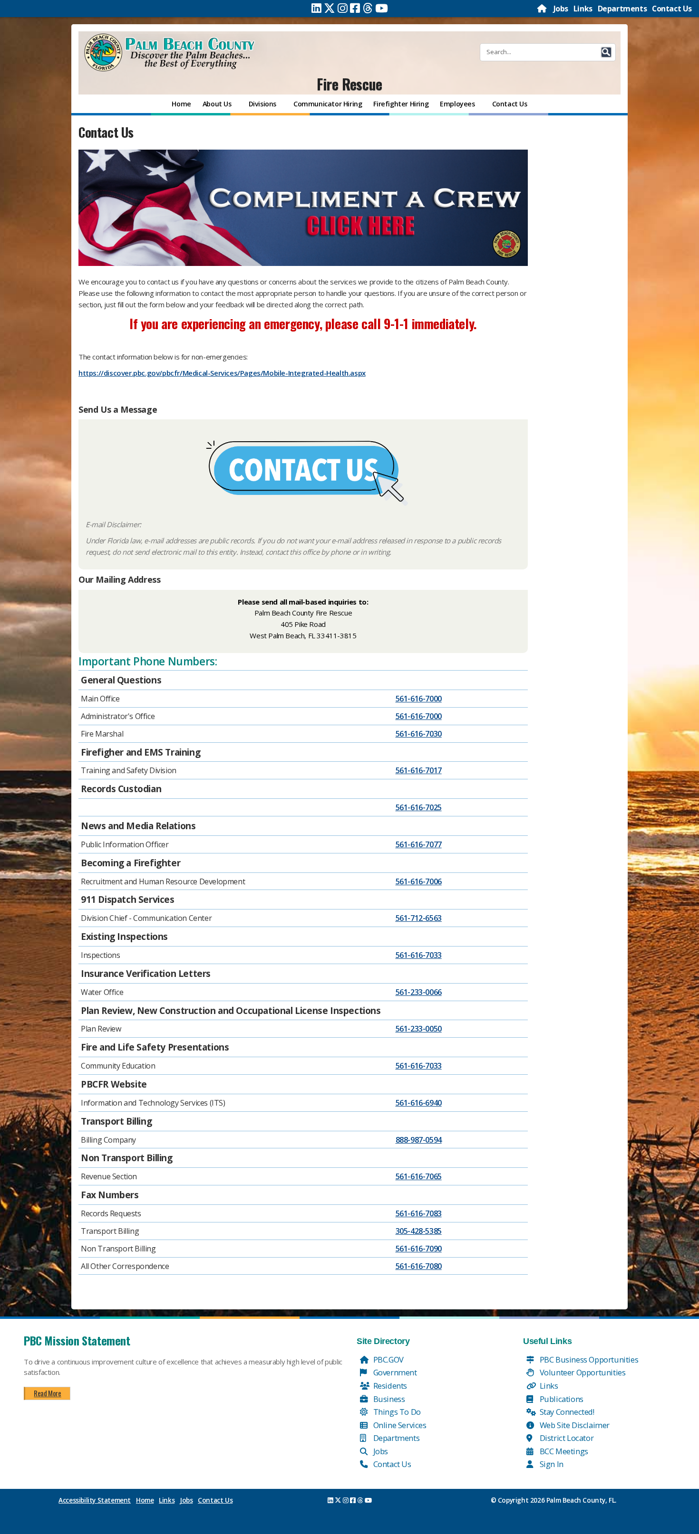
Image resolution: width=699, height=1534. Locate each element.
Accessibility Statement (94, 1500)
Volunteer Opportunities (581, 1372)
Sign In (550, 1463)
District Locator (565, 1437)
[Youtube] (381, 8)
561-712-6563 (419, 918)
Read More (47, 1393)
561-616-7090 (419, 1248)
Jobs (560, 8)
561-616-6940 (419, 1103)
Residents (389, 1385)
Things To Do (396, 1411)
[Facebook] (355, 8)
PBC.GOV (387, 1359)
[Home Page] (542, 8)
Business (388, 1398)
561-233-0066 (419, 992)
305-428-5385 (419, 1231)
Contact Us (672, 8)
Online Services (399, 1425)
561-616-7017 (419, 770)
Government (394, 1372)
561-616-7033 (419, 955)
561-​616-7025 (419, 807)
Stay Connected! (566, 1411)
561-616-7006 (419, 881)
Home (145, 1500)
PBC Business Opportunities (588, 1359)
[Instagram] (343, 8)
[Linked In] (316, 8)
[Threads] (368, 8)
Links (582, 8)
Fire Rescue (349, 84)
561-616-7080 (419, 1266)
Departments (622, 8)
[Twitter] (329, 8)
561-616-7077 (419, 844)
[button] (606, 52)
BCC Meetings (563, 1451)
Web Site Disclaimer (574, 1425)
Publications (560, 1398)
